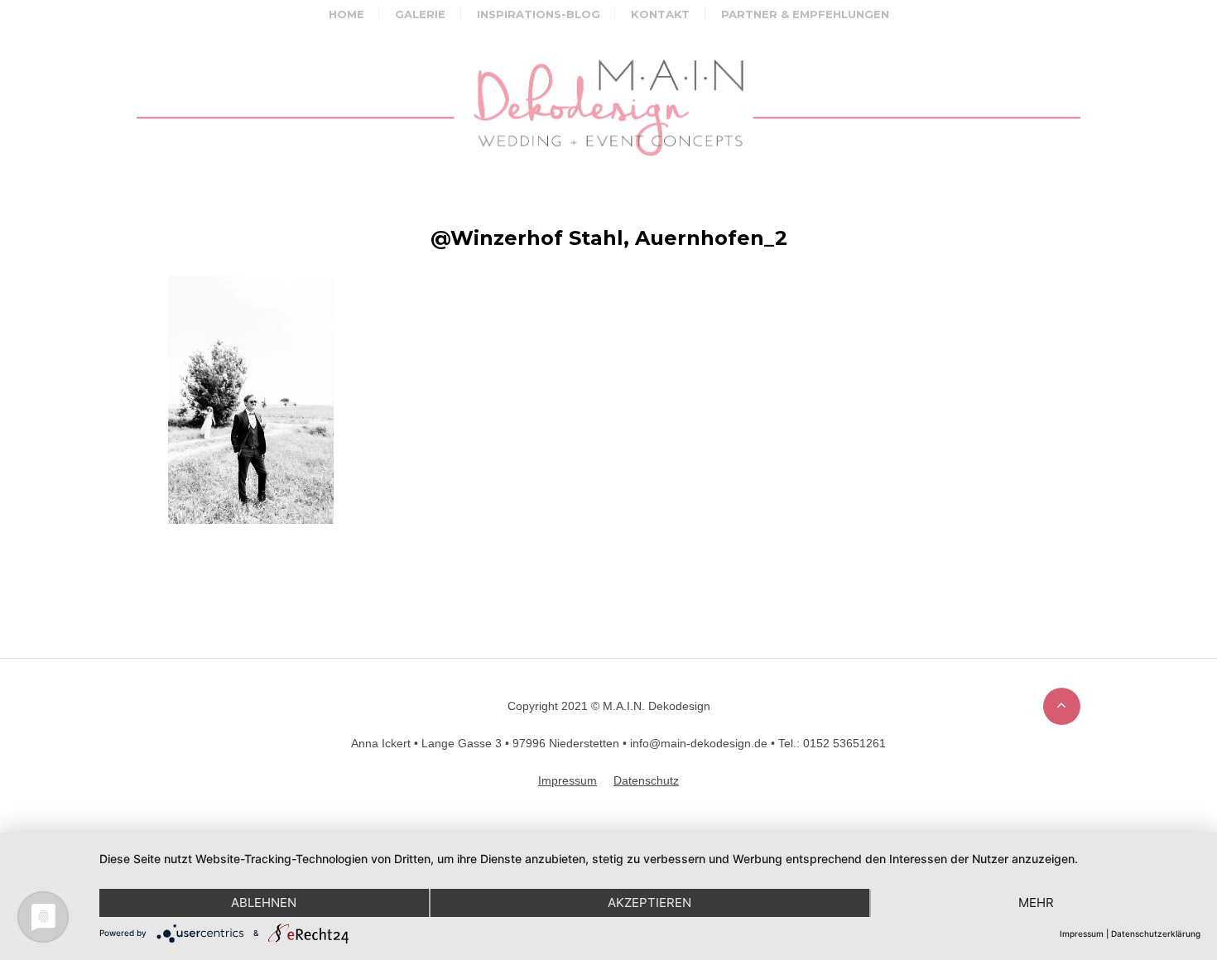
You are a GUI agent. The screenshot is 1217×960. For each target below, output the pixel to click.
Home (346, 14)
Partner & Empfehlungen (805, 14)
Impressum (1082, 933)
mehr (1036, 902)
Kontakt (660, 14)
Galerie (420, 14)
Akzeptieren (649, 902)
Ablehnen (263, 902)
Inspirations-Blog (538, 14)
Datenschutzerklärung (1155, 933)
